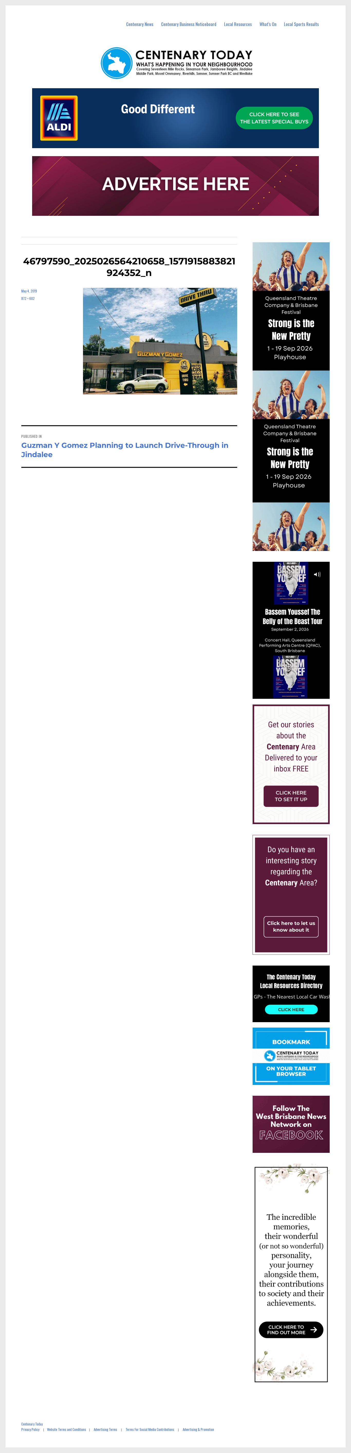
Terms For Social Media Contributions (150, 1429)
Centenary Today (32, 1424)
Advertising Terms (105, 1429)
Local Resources (238, 24)
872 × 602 (28, 298)
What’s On (268, 24)
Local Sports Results (301, 24)
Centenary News (139, 24)
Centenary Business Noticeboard (188, 24)
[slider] (296, 694)
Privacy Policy (30, 1429)
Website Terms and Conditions (66, 1429)
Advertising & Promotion (198, 1429)
